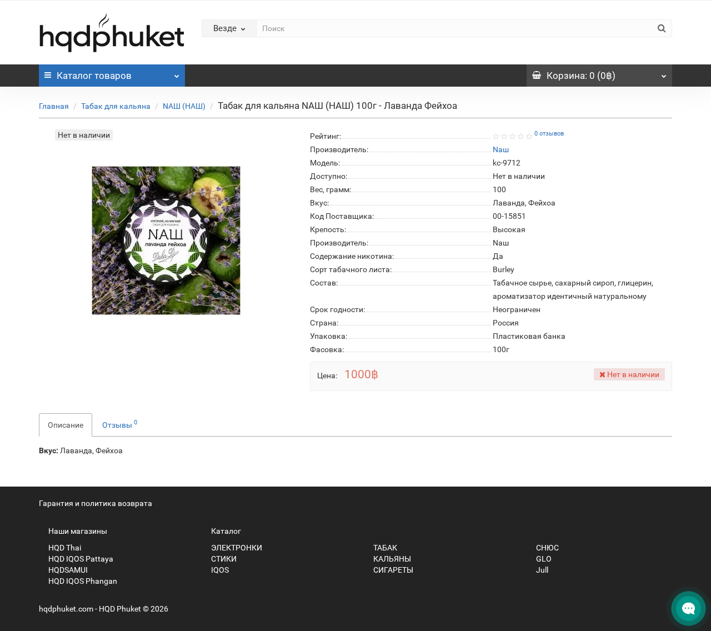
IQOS (219, 569)
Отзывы (119, 424)
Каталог (94, 75)
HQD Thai (64, 547)
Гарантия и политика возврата (95, 503)
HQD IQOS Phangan (82, 581)
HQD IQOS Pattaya (80, 558)
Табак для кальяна (116, 106)
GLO (543, 558)
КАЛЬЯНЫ (391, 558)
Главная (54, 106)
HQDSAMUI (67, 569)
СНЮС (546, 547)
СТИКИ (223, 558)
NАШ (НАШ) (184, 106)
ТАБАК (384, 547)
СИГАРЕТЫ (392, 569)
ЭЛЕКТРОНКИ (235, 547)
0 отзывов (549, 133)
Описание (65, 424)
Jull (541, 569)
